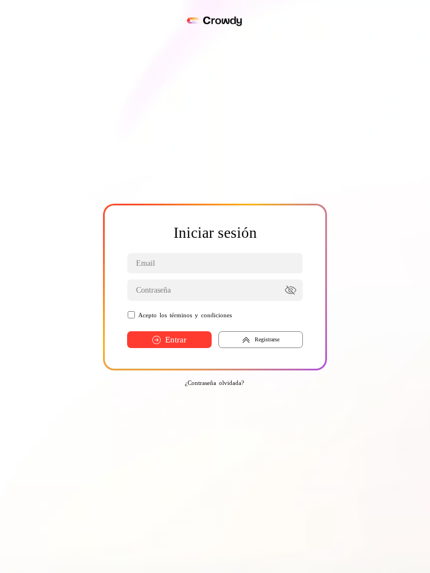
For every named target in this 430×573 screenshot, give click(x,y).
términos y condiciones (201, 315)
